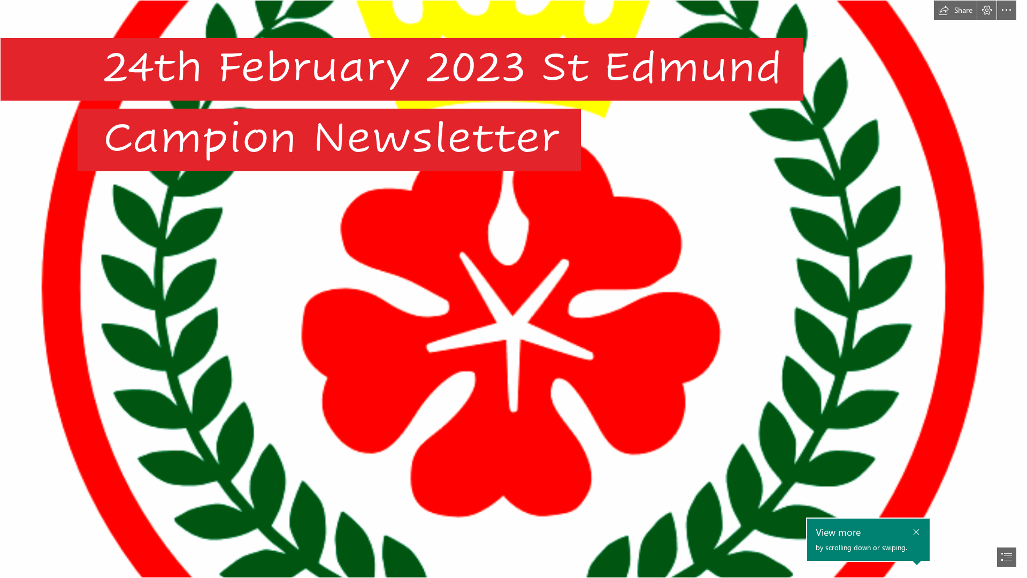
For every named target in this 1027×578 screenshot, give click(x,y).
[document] (513, 289)
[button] (955, 10)
